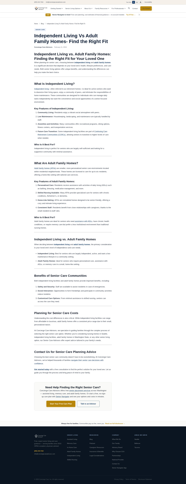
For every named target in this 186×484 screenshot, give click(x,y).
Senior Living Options (72, 8)
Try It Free (131, 15)
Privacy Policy (118, 479)
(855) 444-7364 (38, 2)
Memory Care (71, 443)
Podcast (92, 443)
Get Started (146, 8)
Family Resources (101, 8)
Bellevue (137, 443)
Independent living (41, 89)
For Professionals (118, 8)
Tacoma (137, 447)
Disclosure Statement (145, 479)
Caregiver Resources (97, 447)
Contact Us (116, 464)
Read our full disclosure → (115, 423)
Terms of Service (131, 479)
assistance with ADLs (83, 221)
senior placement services (79, 391)
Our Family (116, 443)
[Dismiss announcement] (139, 15)
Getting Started (56, 8)
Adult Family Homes (74, 451)
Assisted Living (72, 439)
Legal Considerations (97, 455)
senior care (40, 29)
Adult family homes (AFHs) (45, 168)
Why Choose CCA (118, 451)
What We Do (116, 439)
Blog (42, 23)
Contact (135, 8)
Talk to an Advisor (88, 404)
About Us (87, 8)
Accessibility (148, 2)
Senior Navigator (62, 397)
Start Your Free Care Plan (61, 404)
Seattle (136, 439)
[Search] (129, 9)
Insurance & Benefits (97, 451)
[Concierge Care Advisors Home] (42, 8)
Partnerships (116, 455)
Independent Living (73, 455)
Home (36, 23)
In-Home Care (72, 447)
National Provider (118, 460)
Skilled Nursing (72, 460)
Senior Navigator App (119, 468)
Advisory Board (117, 447)
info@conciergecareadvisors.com (55, 2)
